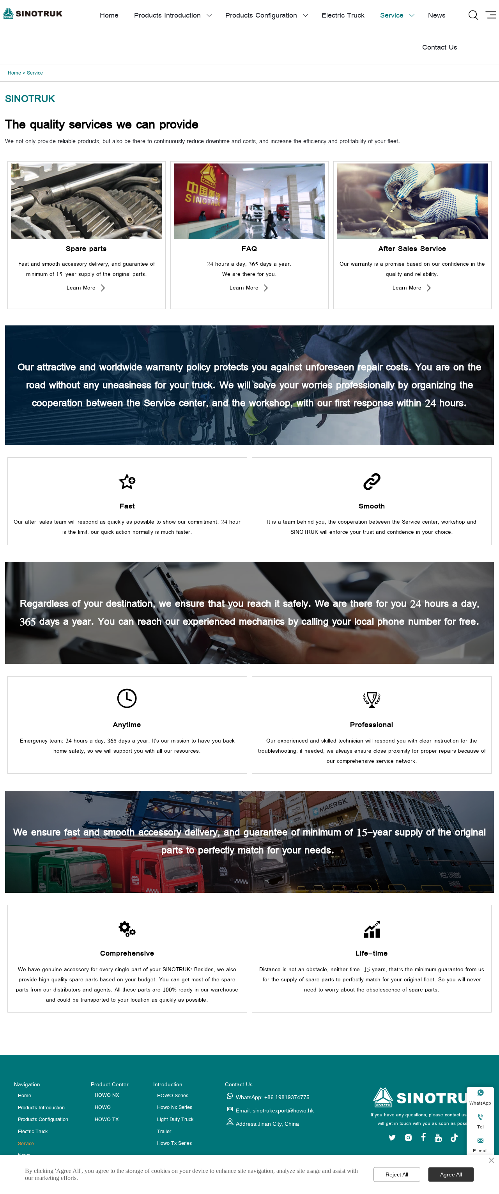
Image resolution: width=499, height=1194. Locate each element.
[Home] (32, 13)
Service (35, 73)
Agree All (451, 1174)
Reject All (397, 1174)
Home (14, 73)
